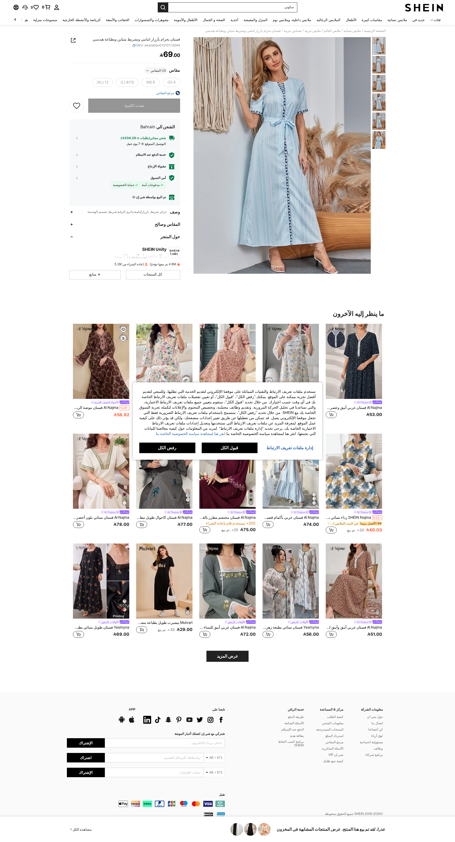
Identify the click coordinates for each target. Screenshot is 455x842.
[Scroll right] (15, 20)
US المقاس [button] (158, 70)
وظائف (378, 748)
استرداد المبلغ (334, 736)
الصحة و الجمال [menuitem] (214, 20)
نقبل (222, 794)
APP (132, 709)
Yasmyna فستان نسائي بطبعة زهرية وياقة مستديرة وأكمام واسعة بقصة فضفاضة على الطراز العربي (291, 627)
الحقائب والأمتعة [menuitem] (117, 20)
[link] (46, 7)
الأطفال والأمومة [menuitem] (185, 20)
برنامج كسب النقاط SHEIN (291, 743)
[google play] (121, 722)
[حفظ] (77, 106)
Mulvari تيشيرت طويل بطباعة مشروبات (164, 622)
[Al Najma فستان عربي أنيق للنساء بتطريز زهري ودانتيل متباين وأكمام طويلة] (227, 581)
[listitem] (354, 374)
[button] (25, 7)
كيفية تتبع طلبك (333, 761)
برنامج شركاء (374, 755)
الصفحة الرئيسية (374, 31)
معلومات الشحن (332, 723)
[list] (183, 720)
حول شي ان (375, 717)
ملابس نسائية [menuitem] (397, 20)
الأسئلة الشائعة (294, 723)
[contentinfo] (146, 804)
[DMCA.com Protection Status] (208, 814)
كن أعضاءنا (375, 729)
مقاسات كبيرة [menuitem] (372, 20)
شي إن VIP (335, 755)
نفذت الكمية (134, 105)
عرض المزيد (227, 656)
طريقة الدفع (296, 717)
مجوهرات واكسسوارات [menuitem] (152, 20)
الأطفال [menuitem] (351, 20)
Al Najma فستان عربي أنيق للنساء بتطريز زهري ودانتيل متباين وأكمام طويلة (227, 627)
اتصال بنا (377, 723)
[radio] (171, 82)
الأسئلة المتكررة (332, 748)
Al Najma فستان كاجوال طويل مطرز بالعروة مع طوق (164, 517)
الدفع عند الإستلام (292, 729)
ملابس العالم (332, 31)
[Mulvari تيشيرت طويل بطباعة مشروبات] (164, 581)
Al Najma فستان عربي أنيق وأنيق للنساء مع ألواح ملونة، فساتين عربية (354, 627)
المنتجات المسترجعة (329, 729)
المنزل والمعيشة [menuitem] (256, 20)
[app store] (131, 722)
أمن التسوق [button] (158, 178)
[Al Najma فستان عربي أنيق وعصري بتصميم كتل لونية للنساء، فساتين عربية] (354, 361)
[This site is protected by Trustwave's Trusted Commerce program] (221, 814)
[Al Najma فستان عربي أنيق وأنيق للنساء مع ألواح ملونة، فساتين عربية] (354, 581)
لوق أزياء (377, 736)
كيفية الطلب (335, 717)
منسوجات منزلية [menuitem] (45, 20)
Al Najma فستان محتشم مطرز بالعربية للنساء (227, 517)
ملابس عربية (313, 31)
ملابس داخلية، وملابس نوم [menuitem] (292, 20)
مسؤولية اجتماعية (371, 742)
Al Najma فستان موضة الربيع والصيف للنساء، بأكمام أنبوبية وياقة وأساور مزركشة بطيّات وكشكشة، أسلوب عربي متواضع (100, 407)
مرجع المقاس (334, 742)
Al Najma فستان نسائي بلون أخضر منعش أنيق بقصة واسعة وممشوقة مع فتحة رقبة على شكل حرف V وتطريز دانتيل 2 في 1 (101, 517)
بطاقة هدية (297, 736)
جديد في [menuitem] (418, 20)
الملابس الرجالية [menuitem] (328, 20)
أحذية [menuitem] (234, 20)
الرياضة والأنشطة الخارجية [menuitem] (81, 20)
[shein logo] (424, 7)
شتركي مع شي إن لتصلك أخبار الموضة (200, 734)
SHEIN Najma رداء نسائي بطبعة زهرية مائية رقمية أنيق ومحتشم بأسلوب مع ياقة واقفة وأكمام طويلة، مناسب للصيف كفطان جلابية (353, 517)
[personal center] (56, 7)
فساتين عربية (292, 31)
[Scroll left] (21, 20)
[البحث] (163, 7)
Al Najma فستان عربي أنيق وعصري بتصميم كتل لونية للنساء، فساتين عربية (354, 407)
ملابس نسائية (352, 31)
